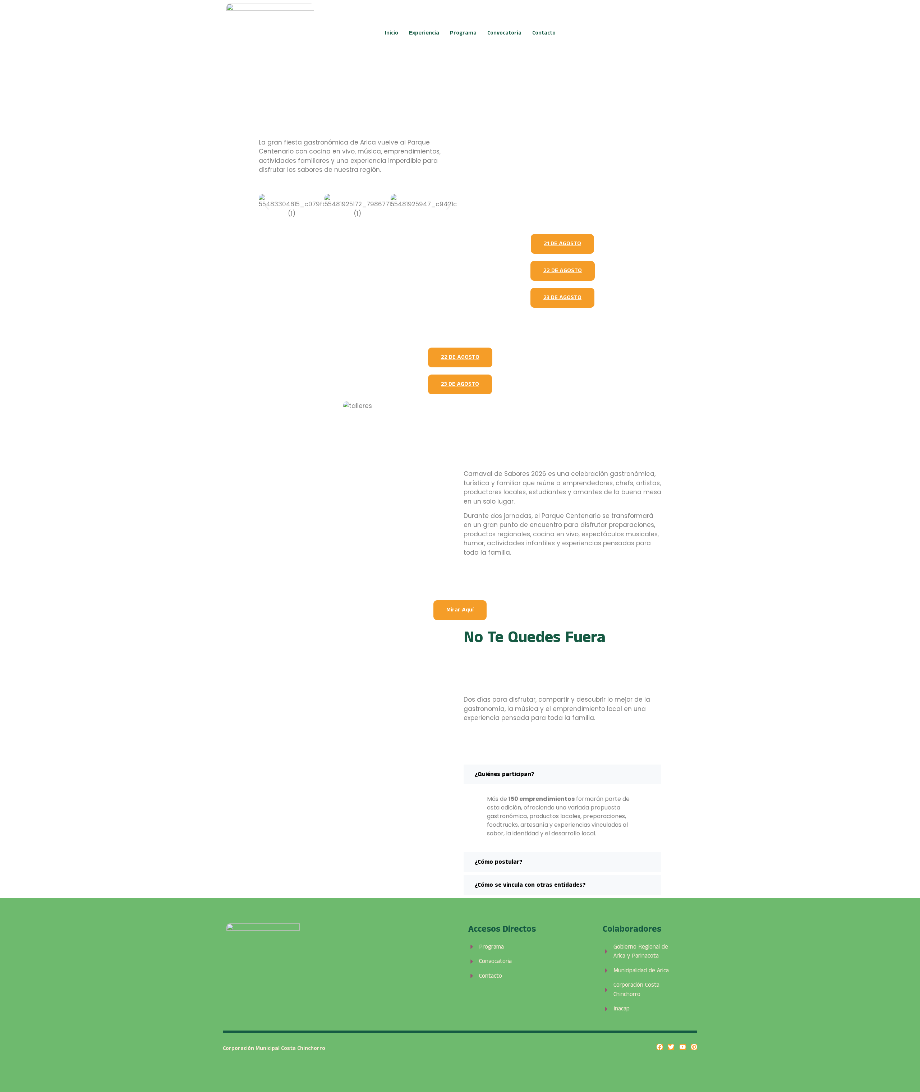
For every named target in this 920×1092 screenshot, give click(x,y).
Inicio (391, 33)
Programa (463, 33)
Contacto (544, 33)
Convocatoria (504, 33)
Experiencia (424, 33)
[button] (266, 206)
